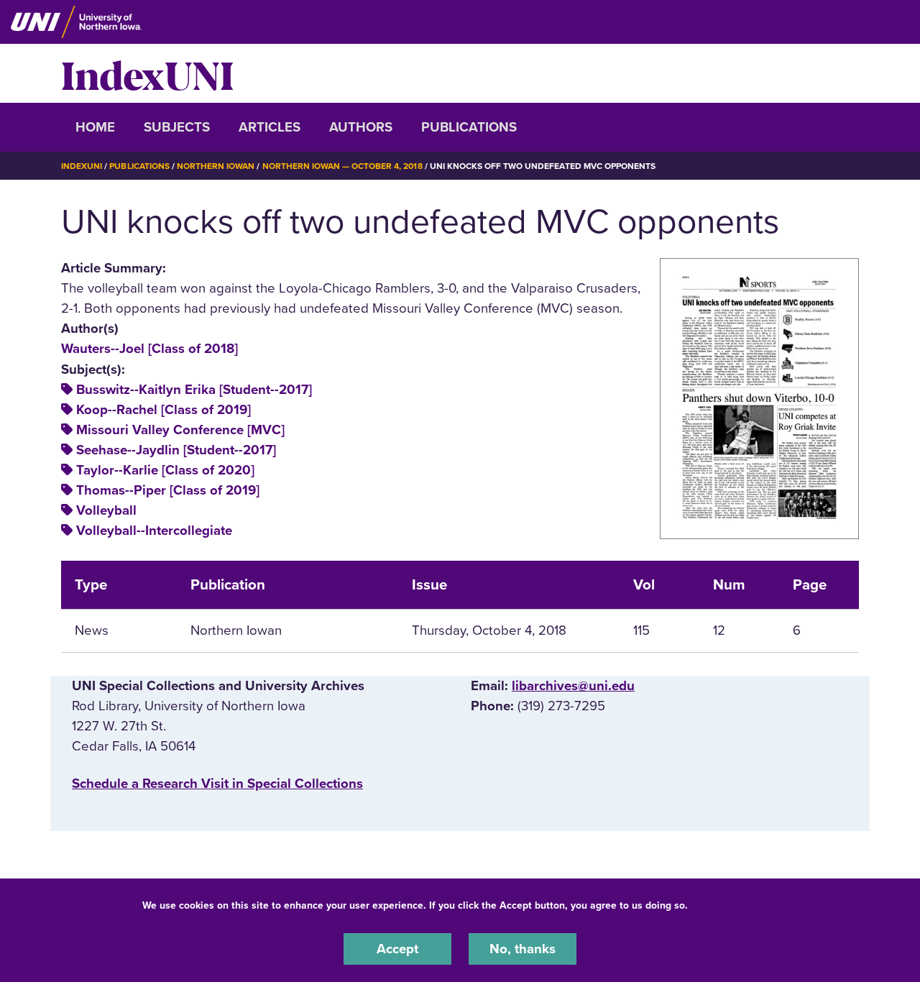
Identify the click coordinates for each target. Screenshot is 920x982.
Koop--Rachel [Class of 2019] (163, 410)
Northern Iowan (215, 166)
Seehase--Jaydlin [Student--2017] (176, 450)
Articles (269, 127)
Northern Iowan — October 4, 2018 (342, 166)
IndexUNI (147, 73)
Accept (397, 949)
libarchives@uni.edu (573, 686)
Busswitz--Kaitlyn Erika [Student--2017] (194, 390)
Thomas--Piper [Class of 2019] (167, 490)
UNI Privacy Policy (736, 905)
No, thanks (522, 949)
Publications (469, 127)
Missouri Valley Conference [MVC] (180, 430)
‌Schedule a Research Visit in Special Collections (217, 783)
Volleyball (106, 510)
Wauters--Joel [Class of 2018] (149, 349)
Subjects (177, 127)
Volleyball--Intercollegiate (154, 530)
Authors (360, 127)
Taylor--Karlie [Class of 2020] (165, 470)
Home (95, 127)
